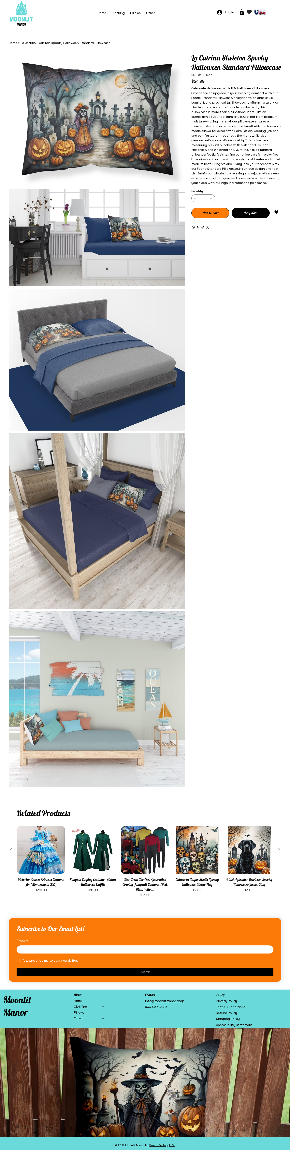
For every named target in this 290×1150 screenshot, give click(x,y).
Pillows (79, 1012)
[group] (145, 862)
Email (22, 941)
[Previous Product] (11, 849)
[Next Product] (279, 849)
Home (78, 1001)
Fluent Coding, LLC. (162, 1145)
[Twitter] (208, 227)
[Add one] (211, 198)
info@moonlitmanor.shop (164, 1001)
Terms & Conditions (230, 1007)
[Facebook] (198, 227)
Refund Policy (226, 1013)
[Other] (103, 1018)
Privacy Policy (226, 1001)
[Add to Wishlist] (276, 212)
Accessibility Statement (234, 1025)
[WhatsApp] (193, 227)
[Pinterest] (203, 227)
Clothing (80, 1007)
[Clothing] (103, 1007)
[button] (150, 13)
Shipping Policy (228, 1019)
